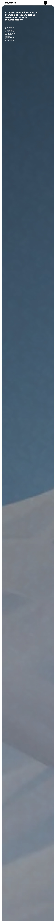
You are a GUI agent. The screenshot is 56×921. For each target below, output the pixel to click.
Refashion (10, 3)
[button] (45, 3)
